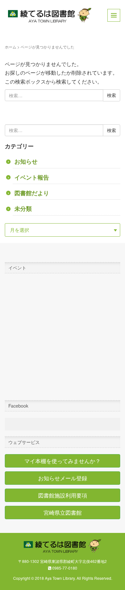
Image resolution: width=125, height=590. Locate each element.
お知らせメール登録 (62, 478)
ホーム (10, 46)
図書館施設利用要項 (62, 495)
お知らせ (26, 161)
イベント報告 (31, 177)
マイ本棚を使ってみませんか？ (62, 461)
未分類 (23, 208)
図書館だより (31, 193)
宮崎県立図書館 (63, 512)
